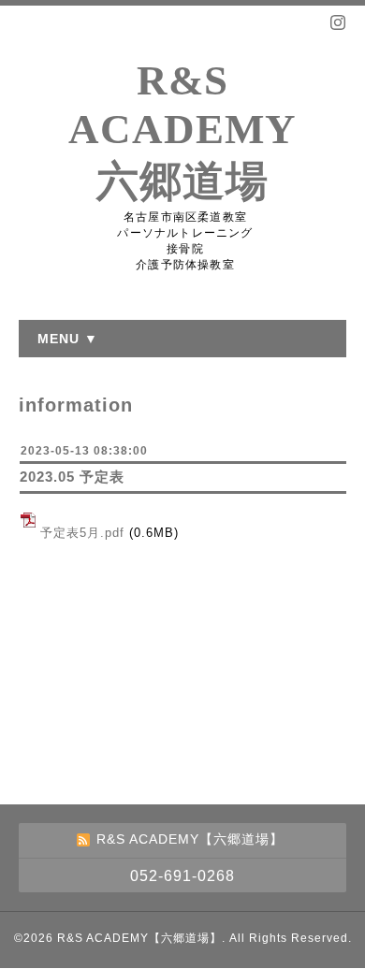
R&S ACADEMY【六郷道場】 (139, 938)
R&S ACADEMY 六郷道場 (182, 131)
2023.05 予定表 (72, 476)
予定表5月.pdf (82, 533)
